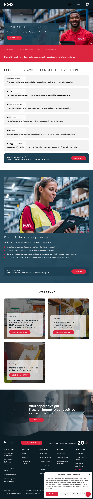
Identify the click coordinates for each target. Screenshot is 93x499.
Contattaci (79, 453)
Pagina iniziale (9, 49)
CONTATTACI (14, 38)
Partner (42, 470)
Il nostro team (45, 461)
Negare (65, 494)
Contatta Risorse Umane (81, 458)
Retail (24, 453)
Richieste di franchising (79, 465)
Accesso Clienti (30, 443)
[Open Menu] (69, 4)
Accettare (52, 494)
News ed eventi (62, 457)
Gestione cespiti (10, 475)
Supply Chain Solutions (26, 49)
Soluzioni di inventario (8, 454)
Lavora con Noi (45, 465)
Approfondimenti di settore (63, 463)
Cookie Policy (28, 490)
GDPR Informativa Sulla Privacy (33, 493)
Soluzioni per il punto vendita (9, 480)
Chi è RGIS (43, 453)
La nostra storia (45, 457)
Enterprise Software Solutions (8, 462)
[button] (89, 475)
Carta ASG (36, 490)
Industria (25, 457)
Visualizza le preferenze (81, 494)
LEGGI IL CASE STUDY (20, 332)
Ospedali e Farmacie (26, 463)
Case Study (61, 453)
